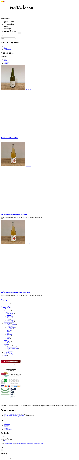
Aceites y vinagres (11, 324)
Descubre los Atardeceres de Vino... (12, 417)
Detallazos (9, 351)
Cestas (5, 355)
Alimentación (7, 323)
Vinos (5, 48)
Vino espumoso (7, 49)
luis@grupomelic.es (9, 440)
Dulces (8, 338)
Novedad (6, 63)
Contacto (7, 29)
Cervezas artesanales (9, 322)
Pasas (8, 337)
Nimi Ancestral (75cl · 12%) (9, 138)
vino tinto (9, 315)
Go (19, 33)
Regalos (6, 344)
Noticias (7, 26)
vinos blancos (10, 313)
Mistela (8, 341)
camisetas (9, 345)
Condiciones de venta (10, 443)
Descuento (6, 62)
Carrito (4, 300)
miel (8, 333)
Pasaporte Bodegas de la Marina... (12, 414)
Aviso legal (30, 443)
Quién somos (9, 22)
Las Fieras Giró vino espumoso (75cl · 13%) (14, 214)
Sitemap (35, 443)
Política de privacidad (21, 443)
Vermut (8, 319)
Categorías (6, 307)
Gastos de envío (10, 31)
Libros (8, 349)
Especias (9, 335)
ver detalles (28, 89)
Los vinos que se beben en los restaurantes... (14, 415)
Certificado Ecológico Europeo (11, 353)
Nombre (6, 59)
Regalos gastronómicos (12, 348)
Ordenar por (3, 56)
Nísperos (9, 330)
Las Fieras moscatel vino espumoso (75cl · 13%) (15, 292)
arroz (8, 331)
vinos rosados (10, 316)
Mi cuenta (40, 443)
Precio (5, 60)
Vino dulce (9, 317)
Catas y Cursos (7, 310)
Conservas (6, 352)
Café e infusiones (11, 327)
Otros (8, 342)
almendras (9, 334)
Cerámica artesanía (11, 347)
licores (5, 340)
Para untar (9, 326)
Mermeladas (10, 328)
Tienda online (9, 24)
